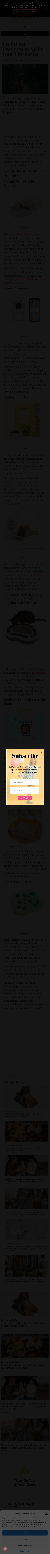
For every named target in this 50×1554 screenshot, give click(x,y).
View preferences (25, 1546)
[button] (46, 1513)
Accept (25, 1533)
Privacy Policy (25, 1551)
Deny (25, 1539)
